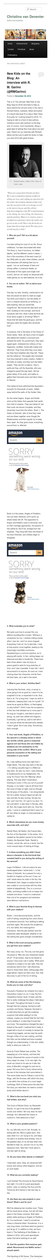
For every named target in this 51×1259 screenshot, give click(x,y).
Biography (35, 43)
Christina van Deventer (25, 16)
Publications (12, 55)
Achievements (21, 43)
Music (31, 49)
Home (10, 43)
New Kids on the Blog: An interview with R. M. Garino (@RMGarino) (19, 82)
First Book (21, 49)
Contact (11, 49)
